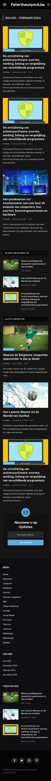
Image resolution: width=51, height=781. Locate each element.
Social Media (8, 615)
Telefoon (7, 629)
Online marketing (10, 606)
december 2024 (10, 665)
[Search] (48, 4)
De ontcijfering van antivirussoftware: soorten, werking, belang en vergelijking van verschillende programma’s (34, 299)
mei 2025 (7, 661)
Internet (6, 592)
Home (5, 574)
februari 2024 (9, 670)
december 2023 (10, 675)
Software (7, 620)
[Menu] (5, 4)
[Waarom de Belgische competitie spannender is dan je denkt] (11, 264)
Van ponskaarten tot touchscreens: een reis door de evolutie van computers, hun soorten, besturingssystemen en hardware (25, 207)
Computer (9, 50)
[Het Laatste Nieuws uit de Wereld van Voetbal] (11, 282)
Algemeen (8, 349)
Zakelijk (6, 642)
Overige (6, 611)
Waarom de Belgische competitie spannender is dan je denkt (33, 264)
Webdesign (8, 633)
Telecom (7, 624)
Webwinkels (8, 638)
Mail (5, 602)
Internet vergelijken (12, 597)
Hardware (7, 588)
